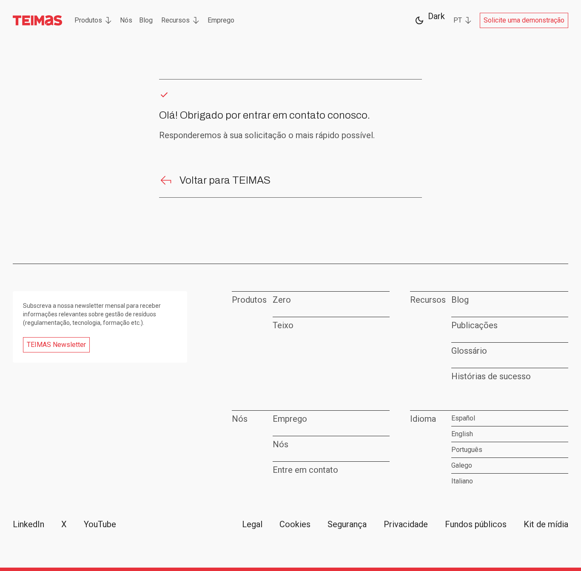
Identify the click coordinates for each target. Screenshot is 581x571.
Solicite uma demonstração (524, 20)
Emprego (221, 20)
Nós (126, 20)
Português (466, 450)
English (462, 434)
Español (463, 418)
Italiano (462, 481)
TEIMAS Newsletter (56, 345)
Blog (146, 20)
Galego (461, 465)
